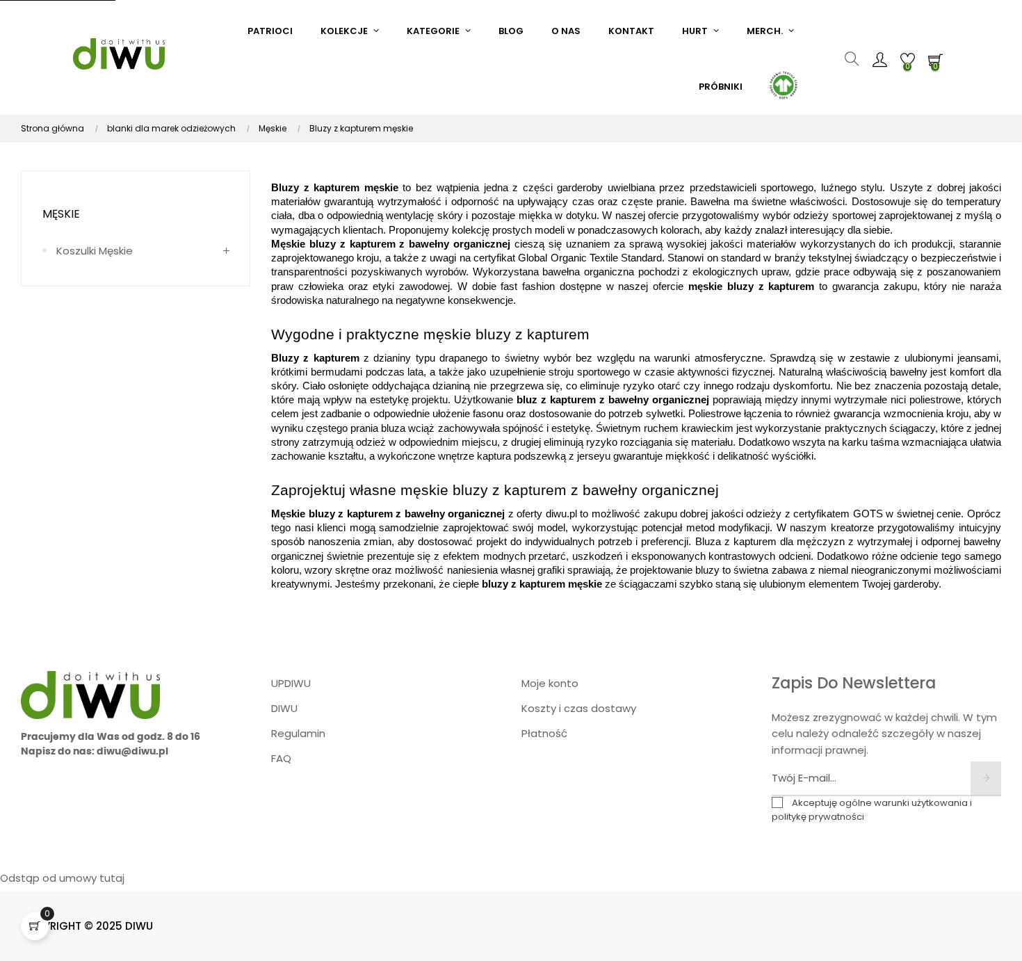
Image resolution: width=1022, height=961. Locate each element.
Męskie (61, 214)
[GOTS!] (782, 83)
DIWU (284, 708)
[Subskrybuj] (986, 778)
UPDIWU (291, 683)
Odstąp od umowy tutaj (62, 878)
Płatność (544, 733)
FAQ (281, 758)
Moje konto (549, 683)
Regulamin (298, 733)
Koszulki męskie (94, 250)
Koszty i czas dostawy (578, 708)
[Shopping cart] (35, 926)
